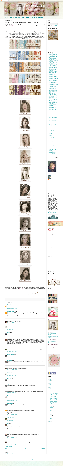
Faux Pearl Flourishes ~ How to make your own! (52, 152)
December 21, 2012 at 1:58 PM (12, 344)
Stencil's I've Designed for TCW (17, 17)
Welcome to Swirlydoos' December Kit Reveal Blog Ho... (53, 402)
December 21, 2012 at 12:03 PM (12, 322)
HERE (27, 38)
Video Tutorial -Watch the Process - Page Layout (53, 65)
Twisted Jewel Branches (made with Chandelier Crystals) (52, 133)
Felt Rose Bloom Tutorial (53, 90)
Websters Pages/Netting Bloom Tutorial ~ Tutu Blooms (52, 105)
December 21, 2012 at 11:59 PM (12, 400)
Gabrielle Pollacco (52, 179)
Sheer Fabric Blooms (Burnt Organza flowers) (53, 139)
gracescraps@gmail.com (11, 311)
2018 (50, 380)
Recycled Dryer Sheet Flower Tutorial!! (52, 108)
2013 (50, 387)
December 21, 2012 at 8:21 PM (12, 369)
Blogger (40, 459)
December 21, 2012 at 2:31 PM (12, 351)
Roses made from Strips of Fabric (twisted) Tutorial (53, 127)
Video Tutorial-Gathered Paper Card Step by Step (53, 59)
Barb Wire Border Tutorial (53, 153)
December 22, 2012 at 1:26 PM (12, 414)
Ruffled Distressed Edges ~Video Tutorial (53, 137)
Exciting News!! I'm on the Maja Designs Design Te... (54, 394)
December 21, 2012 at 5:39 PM (12, 357)
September (52, 407)
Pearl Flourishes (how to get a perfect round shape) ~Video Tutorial (53, 130)
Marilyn (8, 440)
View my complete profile (52, 212)
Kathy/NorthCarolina (10, 354)
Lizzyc (8, 395)
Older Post (43, 448)
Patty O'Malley (9, 360)
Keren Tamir (9, 378)
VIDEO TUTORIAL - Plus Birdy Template (53, 63)
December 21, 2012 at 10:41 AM (12, 308)
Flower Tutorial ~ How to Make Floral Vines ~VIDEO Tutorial (53, 110)
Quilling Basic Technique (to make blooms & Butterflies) (53, 145)
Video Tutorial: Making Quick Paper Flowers (53, 79)
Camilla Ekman (9, 304)
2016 (50, 383)
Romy (8, 325)
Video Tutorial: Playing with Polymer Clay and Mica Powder (53, 72)
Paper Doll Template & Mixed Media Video (52, 83)
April (50, 414)
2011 (50, 420)
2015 (50, 384)
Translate (55, 25)
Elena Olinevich (10, 403)
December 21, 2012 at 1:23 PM (12, 335)
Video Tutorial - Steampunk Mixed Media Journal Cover (53, 54)
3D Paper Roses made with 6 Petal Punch (53, 122)
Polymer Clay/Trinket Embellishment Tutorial (52, 94)
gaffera (33, 459)
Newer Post (7, 448)
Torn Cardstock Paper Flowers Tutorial (52, 120)
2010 (50, 421)
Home (6, 17)
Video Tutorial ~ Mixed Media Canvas (52, 70)
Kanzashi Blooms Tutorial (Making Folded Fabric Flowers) (53, 149)
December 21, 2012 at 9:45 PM (12, 386)
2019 (50, 379)
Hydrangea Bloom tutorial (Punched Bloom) (53, 96)
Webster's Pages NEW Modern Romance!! (53, 391)
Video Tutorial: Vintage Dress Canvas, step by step (53, 75)
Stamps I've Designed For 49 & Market (34, 17)
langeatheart (9, 384)
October (51, 406)
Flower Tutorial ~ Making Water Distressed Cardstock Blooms (53, 118)
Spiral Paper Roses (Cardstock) (52, 135)
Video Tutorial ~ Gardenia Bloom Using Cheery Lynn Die (53, 67)
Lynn (8, 347)
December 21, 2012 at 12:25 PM (12, 329)
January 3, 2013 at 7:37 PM (11, 444)
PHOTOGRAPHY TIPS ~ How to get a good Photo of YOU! (53, 113)
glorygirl (8, 332)
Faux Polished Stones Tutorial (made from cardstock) (52, 125)
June (51, 411)
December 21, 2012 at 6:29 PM (12, 363)
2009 (50, 422)
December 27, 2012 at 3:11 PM (12, 437)
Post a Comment (9, 446)
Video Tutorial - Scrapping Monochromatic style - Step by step (53, 56)
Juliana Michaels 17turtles (11, 417)
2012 (50, 388)
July (50, 410)
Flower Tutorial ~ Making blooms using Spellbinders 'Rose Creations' (53, 102)
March (51, 415)
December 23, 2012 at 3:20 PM (12, 420)
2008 (50, 424)
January (51, 418)
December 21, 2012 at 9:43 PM (12, 381)
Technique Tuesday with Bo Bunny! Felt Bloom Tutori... (53, 399)
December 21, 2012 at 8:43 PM (12, 375)
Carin (8, 338)
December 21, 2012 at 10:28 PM (12, 392)
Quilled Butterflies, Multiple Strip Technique (53, 141)
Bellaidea (8, 372)
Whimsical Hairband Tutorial (53, 116)
